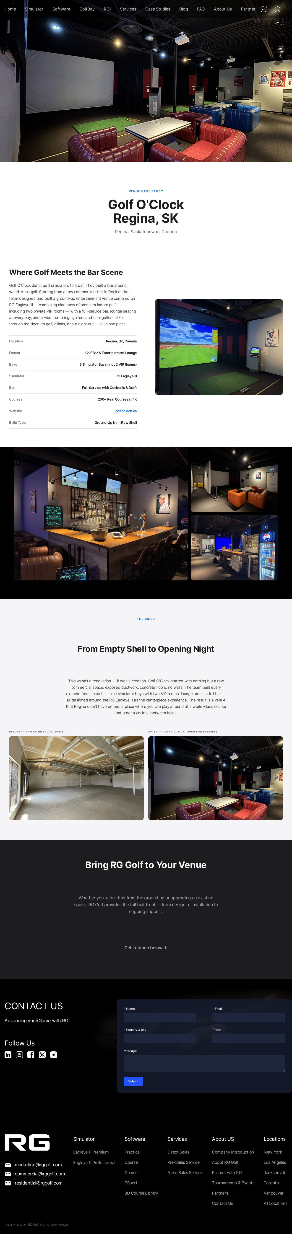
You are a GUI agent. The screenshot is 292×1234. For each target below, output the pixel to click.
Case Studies (157, 9)
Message (130, 1051)
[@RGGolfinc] (44, 1057)
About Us (223, 9)
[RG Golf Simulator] (33, 1057)
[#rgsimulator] (56, 1057)
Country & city (136, 1030)
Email (218, 1009)
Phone (216, 1030)
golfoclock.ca (126, 411)
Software (61, 9)
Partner (248, 9)
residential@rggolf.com (36, 1183)
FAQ (201, 9)
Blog (183, 9)
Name (130, 1009)
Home (10, 9)
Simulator (34, 9)
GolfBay (87, 9)
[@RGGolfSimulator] (21, 1057)
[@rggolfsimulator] (10, 1057)
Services (128, 9)
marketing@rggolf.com (36, 1164)
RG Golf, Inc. (37, 1224)
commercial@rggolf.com (36, 1174)
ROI (107, 9)
